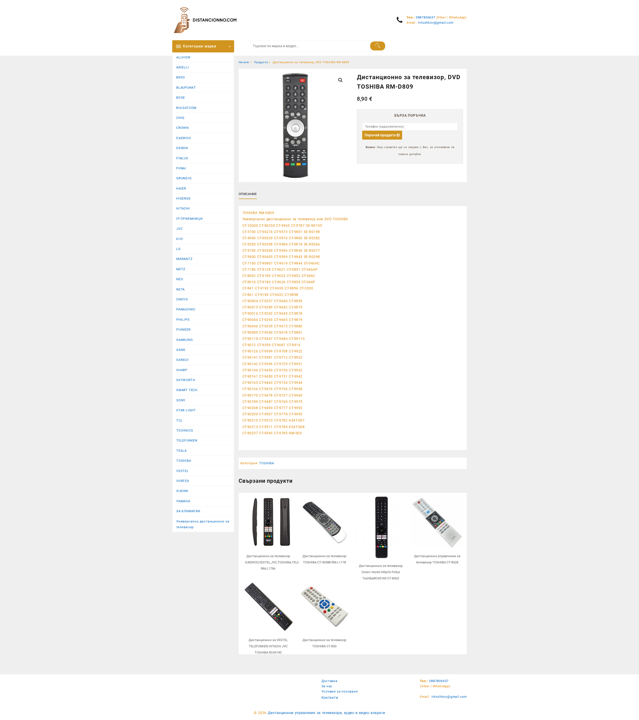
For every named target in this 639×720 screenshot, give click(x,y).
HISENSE (183, 198)
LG (178, 249)
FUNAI (181, 168)
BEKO (180, 77)
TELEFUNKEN (186, 440)
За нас (327, 686)
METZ (180, 269)
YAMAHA (183, 501)
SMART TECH (186, 390)
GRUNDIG (184, 178)
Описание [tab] (248, 194)
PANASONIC (185, 309)
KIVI (179, 239)
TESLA (181, 451)
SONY (180, 400)
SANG (180, 350)
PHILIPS (183, 319)
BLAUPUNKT (186, 87)
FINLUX (182, 158)
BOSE (180, 97)
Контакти (329, 698)
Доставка (329, 681)
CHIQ (180, 118)
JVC (179, 229)
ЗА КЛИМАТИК (188, 511)
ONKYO (182, 299)
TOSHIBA (183, 461)
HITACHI (183, 208)
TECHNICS (184, 430)
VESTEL (182, 471)
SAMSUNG (184, 340)
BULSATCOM (186, 108)
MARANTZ (184, 259)
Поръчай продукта (381, 135)
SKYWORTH (185, 380)
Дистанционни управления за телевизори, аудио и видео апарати (326, 713)
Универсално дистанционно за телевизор (202, 524)
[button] (340, 80)
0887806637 (425, 17)
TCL (179, 420)
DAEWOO (183, 138)
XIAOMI (182, 491)
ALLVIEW (183, 57)
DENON (182, 148)
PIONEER (183, 329)
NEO (179, 279)
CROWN (182, 128)
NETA (180, 289)
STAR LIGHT (186, 410)
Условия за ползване (339, 691)
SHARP (181, 370)
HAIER (181, 188)
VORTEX (182, 481)
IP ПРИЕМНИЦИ (189, 219)
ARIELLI (182, 67)
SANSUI (182, 360)
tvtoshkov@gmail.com (435, 22)
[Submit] (377, 45)
